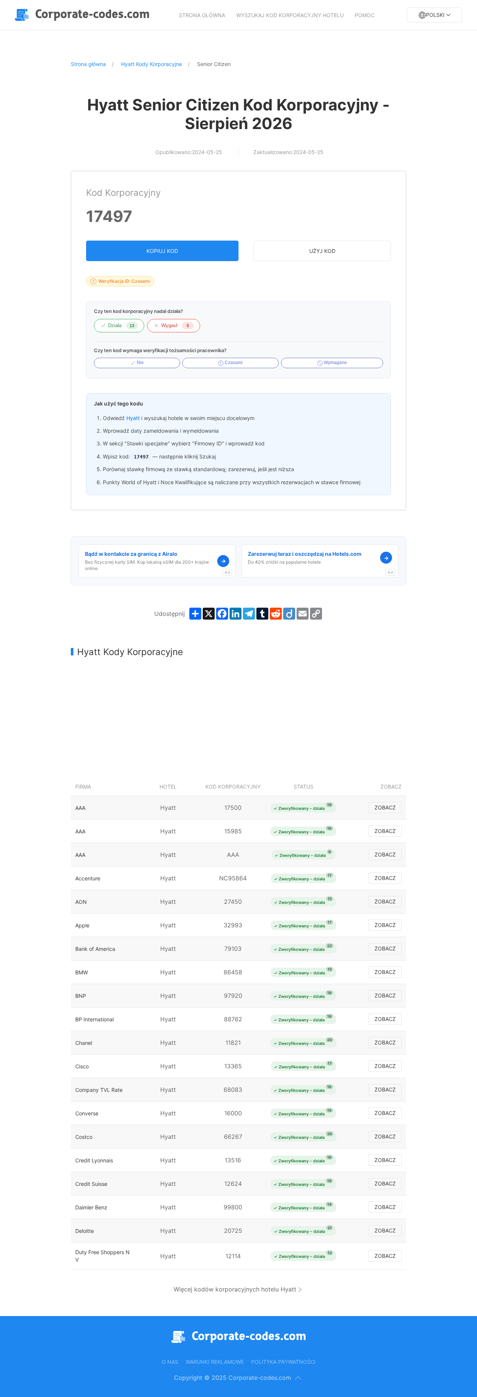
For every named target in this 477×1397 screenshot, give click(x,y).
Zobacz (385, 807)
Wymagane (335, 362)
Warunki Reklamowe (215, 1362)
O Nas (170, 1362)
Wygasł (175, 325)
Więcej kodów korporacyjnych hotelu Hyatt (235, 1289)
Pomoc (365, 15)
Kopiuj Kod (162, 251)
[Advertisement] (238, 717)
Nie (140, 362)
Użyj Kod (322, 251)
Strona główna (202, 15)
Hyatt (133, 418)
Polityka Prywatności (283, 1362)
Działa (121, 325)
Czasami (233, 362)
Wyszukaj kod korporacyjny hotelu (290, 15)
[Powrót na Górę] (298, 1378)
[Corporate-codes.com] (84, 15)
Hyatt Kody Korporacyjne (151, 64)
